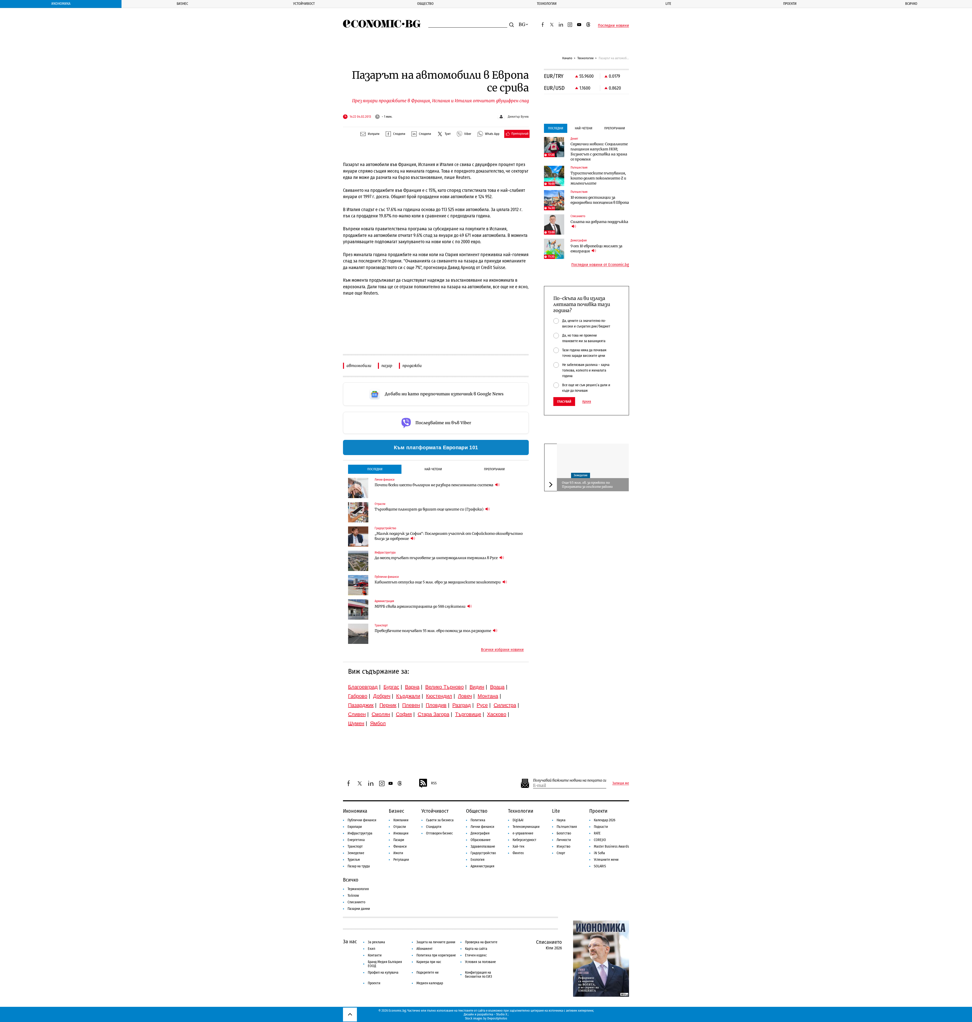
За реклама (376, 942)
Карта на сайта (476, 949)
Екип (371, 949)
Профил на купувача (383, 972)
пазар (386, 365)
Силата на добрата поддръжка (599, 221)
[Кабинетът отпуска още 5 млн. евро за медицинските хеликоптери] (358, 585)
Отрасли (399, 827)
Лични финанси (482, 827)
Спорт (561, 853)
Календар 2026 (604, 820)
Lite (668, 4)
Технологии (547, 4)
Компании (401, 820)
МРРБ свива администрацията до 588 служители (420, 606)
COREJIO (600, 840)
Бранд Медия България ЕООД (385, 964)
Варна (412, 687)
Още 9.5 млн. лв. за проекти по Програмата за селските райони (587, 484)
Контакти (375, 955)
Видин (477, 687)
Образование (481, 840)
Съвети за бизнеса (440, 820)
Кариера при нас (428, 962)
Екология (477, 859)
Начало (567, 58)
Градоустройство (483, 853)
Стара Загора (433, 714)
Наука (561, 820)
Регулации (401, 859)
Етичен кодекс (476, 955)
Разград (461, 705)
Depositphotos (497, 1018)
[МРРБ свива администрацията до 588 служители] (358, 609)
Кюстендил (439, 696)
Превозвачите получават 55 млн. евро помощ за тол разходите (433, 630)
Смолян (381, 714)
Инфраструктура (360, 833)
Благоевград (363, 687)
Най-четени (433, 469)
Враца (497, 687)
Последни (374, 469)
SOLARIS (600, 866)
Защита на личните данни (435, 942)
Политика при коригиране (436, 955)
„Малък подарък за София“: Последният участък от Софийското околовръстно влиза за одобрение (449, 536)
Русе (482, 705)
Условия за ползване (480, 962)
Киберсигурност (524, 840)
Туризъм (354, 859)
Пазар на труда (359, 866)
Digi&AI (518, 820)
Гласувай (564, 401)
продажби (412, 365)
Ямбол (378, 723)
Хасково (496, 714)
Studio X (501, 1014)
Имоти (398, 853)
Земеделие (581, 475)
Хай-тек (518, 846)
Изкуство (563, 846)
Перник (387, 705)
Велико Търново (444, 687)
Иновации (401, 833)
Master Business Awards (611, 846)
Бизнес (182, 4)
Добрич (381, 696)
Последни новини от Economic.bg (600, 265)
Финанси (400, 846)
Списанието (356, 902)
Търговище (468, 714)
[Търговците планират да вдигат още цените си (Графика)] (358, 512)
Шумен (356, 723)
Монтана (488, 696)
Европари (355, 827)
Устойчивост (304, 4)
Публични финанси (362, 820)
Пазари (398, 840)
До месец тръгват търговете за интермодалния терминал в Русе (436, 558)
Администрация (482, 866)
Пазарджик (361, 705)
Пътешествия (567, 827)
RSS (434, 783)
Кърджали (408, 696)
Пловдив (436, 705)
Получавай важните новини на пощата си (569, 780)
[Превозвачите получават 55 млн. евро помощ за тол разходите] (358, 634)
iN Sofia (599, 853)
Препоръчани (494, 469)
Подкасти (601, 827)
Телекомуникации (526, 827)
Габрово (357, 696)
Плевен (411, 705)
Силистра (505, 705)
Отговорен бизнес (439, 833)
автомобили (359, 365)
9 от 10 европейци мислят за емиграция (596, 248)
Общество (425, 4)
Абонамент (424, 949)
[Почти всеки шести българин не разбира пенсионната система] (358, 488)
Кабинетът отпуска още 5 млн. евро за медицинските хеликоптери (438, 582)
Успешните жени (606, 859)
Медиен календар (429, 983)
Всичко (911, 4)
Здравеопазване (483, 846)
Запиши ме (620, 783)
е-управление (523, 833)
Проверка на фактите (481, 942)
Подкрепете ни (427, 972)
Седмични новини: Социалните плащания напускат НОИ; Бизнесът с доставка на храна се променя (599, 151)
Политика (478, 820)
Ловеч (465, 696)
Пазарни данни (359, 909)
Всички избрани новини (502, 650)
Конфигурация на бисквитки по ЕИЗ (478, 974)
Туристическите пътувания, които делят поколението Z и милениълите (598, 178)
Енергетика (356, 840)
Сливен (357, 714)
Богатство (564, 833)
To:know (353, 895)
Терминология (358, 889)
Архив (586, 401)
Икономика (60, 4)
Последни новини (613, 26)
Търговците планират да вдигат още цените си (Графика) (429, 509)
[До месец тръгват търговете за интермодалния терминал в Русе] (358, 561)
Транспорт (355, 846)
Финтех (518, 853)
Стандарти (433, 827)
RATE (597, 833)
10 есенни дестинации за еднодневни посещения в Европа (600, 200)
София (404, 714)
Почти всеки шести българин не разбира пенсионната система (434, 485)
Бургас (391, 687)
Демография (480, 833)
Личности (564, 840)
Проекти (790, 4)
